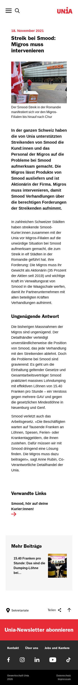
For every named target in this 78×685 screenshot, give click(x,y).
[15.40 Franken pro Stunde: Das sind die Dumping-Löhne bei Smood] (39, 566)
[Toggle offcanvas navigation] (9, 11)
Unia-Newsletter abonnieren (39, 629)
